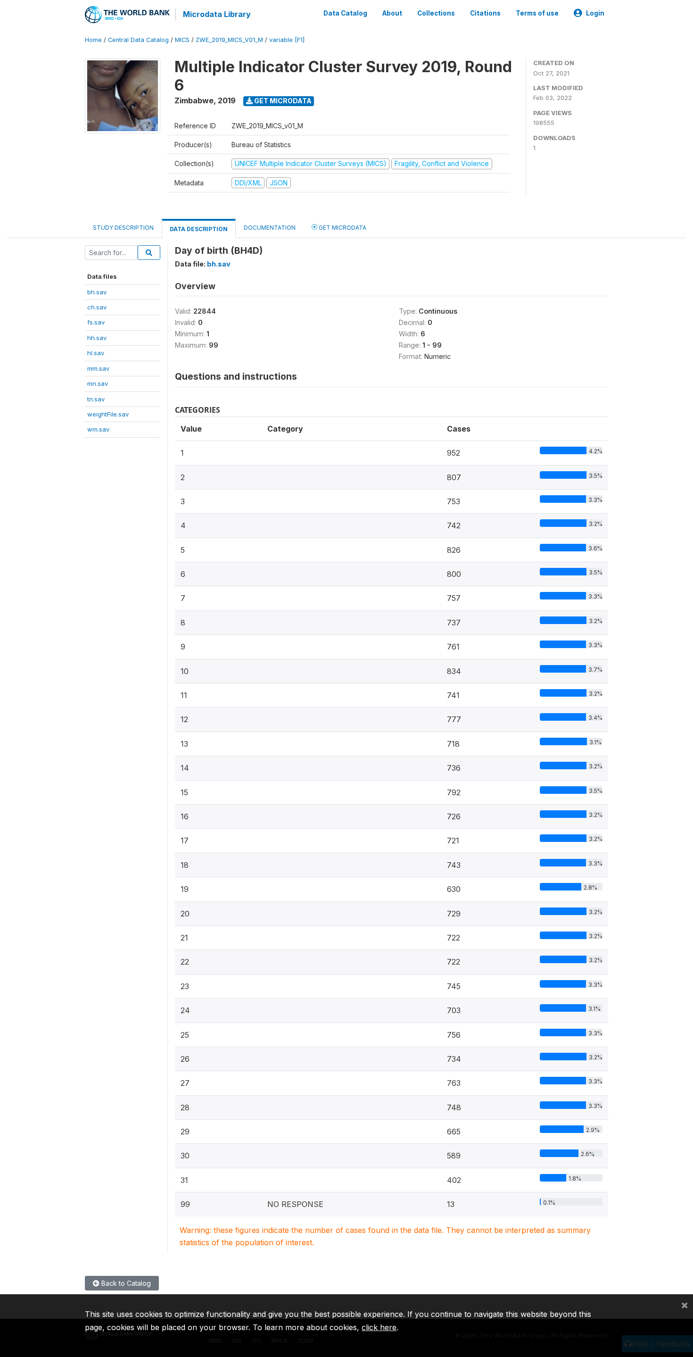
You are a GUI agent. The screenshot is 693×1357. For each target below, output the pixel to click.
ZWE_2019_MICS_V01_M (229, 39)
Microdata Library (217, 14)
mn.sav (97, 383)
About (392, 13)
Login (595, 13)
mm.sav (98, 368)
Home (93, 39)
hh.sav (97, 337)
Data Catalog (345, 13)
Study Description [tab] (123, 227)
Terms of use (537, 13)
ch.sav (97, 307)
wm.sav (98, 429)
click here (379, 1327)
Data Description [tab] (199, 229)
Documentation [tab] (270, 227)
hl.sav (95, 353)
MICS (182, 39)
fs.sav (96, 322)
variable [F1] (287, 39)
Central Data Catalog (138, 39)
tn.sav (96, 399)
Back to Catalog (125, 1283)
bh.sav (97, 292)
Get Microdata (282, 101)
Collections (436, 13)
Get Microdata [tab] (341, 227)
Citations (485, 13)
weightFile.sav (108, 414)
